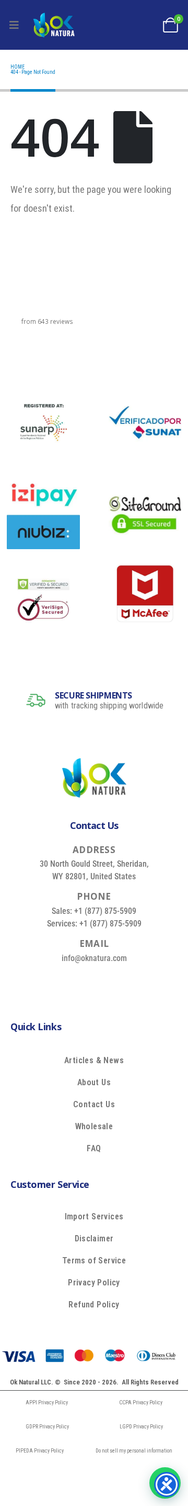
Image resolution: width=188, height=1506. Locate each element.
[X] (80, 981)
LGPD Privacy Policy (141, 1426)
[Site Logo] (54, 25)
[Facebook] (56, 981)
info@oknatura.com (94, 958)
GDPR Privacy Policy (47, 1426)
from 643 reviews (47, 321)
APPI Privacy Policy (47, 1402)
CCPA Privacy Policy (140, 1402)
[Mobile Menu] (14, 25)
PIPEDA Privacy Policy (40, 1451)
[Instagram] (127, 981)
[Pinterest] (104, 981)
